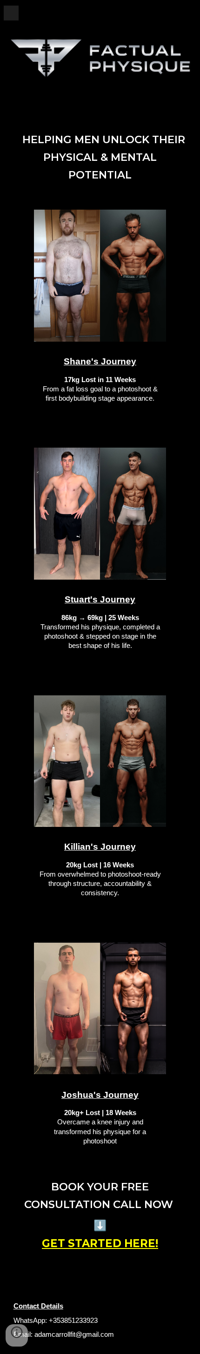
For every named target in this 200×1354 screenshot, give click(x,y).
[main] (100, 157)
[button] (11, 13)
